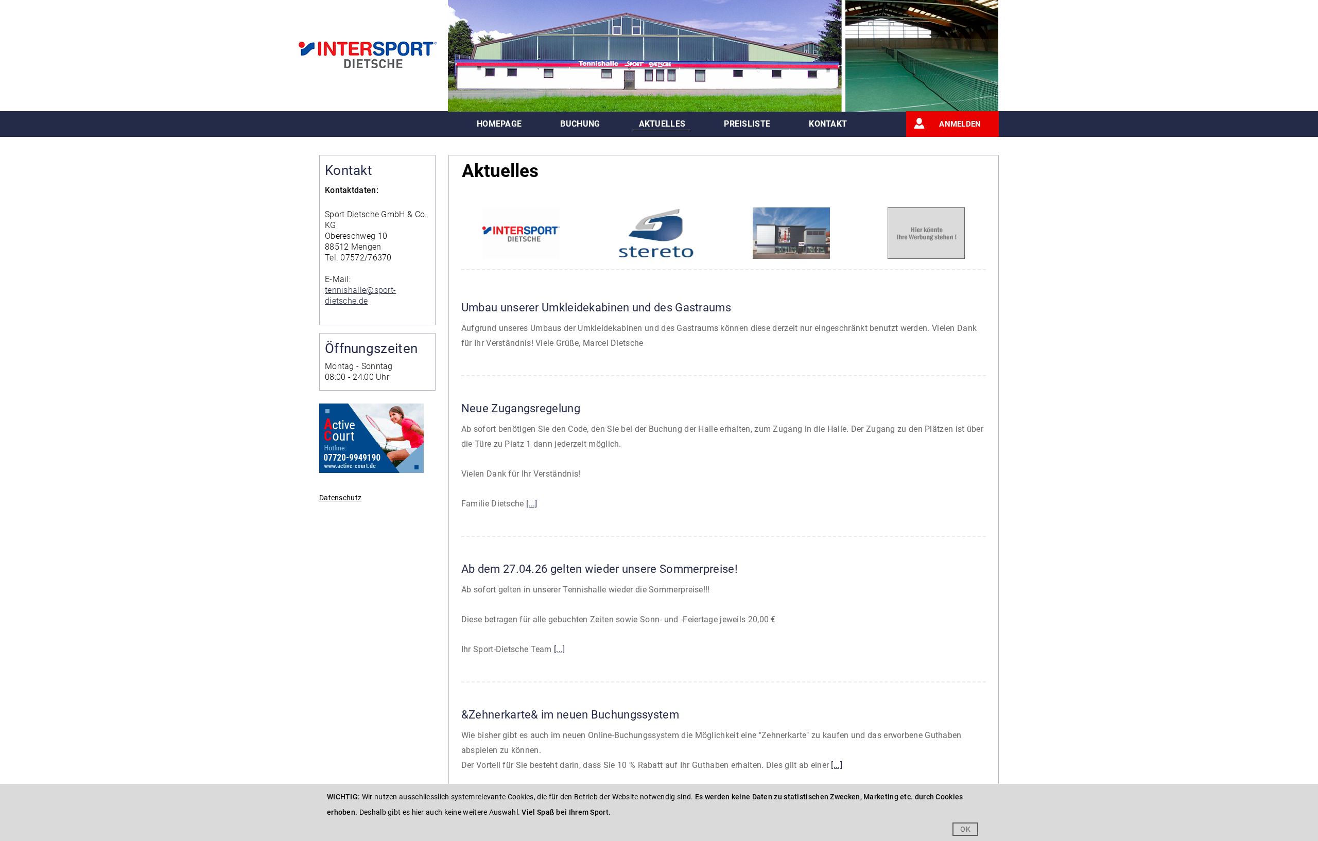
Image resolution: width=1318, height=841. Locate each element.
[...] (531, 504)
